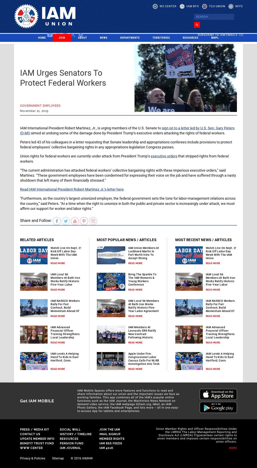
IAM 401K (106, 448)
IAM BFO (193, 6)
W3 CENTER (168, 6)
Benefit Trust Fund (37, 443)
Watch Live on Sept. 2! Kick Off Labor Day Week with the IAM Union (66, 253)
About (82, 37)
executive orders (164, 156)
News (104, 37)
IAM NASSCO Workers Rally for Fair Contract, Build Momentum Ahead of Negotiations (65, 307)
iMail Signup (110, 434)
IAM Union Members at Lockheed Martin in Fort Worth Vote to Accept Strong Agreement (143, 254)
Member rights (112, 438)
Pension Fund (72, 443)
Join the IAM (109, 429)
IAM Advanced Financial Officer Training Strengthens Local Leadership (65, 332)
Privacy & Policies (32, 458)
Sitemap (58, 458)
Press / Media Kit (34, 429)
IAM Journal (70, 448)
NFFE (239, 6)
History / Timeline (76, 434)
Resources (190, 37)
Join (62, 37)
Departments (130, 37)
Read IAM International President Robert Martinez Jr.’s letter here (72, 189)
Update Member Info (37, 438)
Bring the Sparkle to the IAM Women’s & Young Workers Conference (142, 279)
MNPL (215, 37)
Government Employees (40, 105)
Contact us (30, 434)
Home (42, 37)
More (233, 448)
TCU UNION (217, 6)
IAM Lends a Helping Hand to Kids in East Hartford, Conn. (65, 357)
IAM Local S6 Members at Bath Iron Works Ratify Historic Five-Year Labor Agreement (65, 281)
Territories (161, 37)
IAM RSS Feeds (110, 443)
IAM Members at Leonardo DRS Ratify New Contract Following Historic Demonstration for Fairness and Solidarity (142, 337)
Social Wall (70, 429)
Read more (58, 263)
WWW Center (31, 448)
